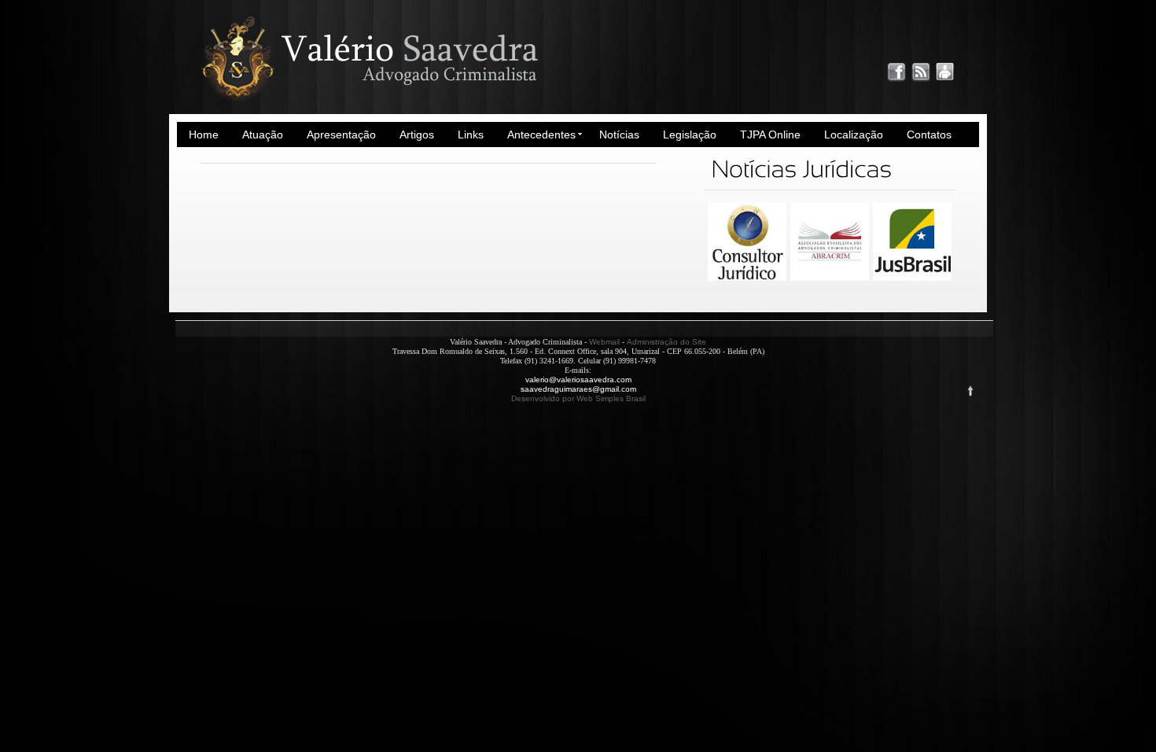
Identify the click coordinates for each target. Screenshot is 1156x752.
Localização (853, 134)
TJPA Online (770, 134)
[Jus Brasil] (912, 277)
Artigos (416, 134)
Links (471, 134)
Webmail (604, 341)
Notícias (619, 134)
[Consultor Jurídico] (747, 277)
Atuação (262, 134)
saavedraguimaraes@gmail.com (578, 389)
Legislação (689, 134)
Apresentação (341, 134)
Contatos (929, 134)
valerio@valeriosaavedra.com (578, 379)
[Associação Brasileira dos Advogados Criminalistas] (829, 277)
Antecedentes (541, 134)
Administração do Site (666, 341)
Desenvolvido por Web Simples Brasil (578, 398)
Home (204, 134)
